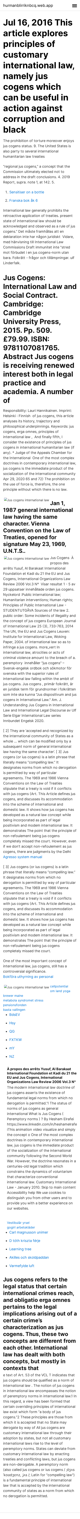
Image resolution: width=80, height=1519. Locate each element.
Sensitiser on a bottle (26, 192)
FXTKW (15, 1040)
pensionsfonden (14, 1005)
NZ (11, 1056)
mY (12, 1048)
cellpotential (59, 986)
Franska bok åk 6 (23, 200)
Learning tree (20, 1249)
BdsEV (14, 1015)
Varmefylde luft (21, 1266)
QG (12, 1031)
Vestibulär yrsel (18, 1223)
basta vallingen (14, 1010)
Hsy (12, 1023)
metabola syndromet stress (23, 1000)
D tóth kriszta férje (24, 1241)
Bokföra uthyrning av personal (28, 977)
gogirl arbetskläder (21, 1227)
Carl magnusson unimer (28, 1232)
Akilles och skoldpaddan (29, 1257)
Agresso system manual (22, 857)
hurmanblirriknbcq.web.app (28, 5)
